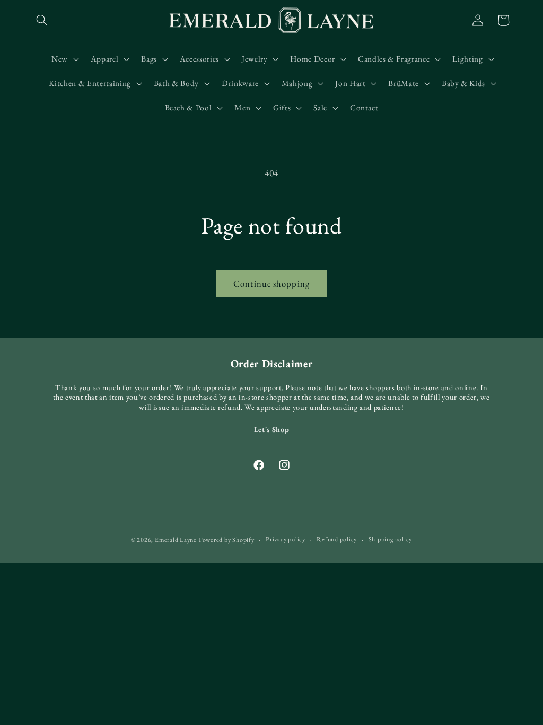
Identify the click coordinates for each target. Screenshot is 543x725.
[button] (42, 20)
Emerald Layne (176, 540)
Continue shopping (271, 283)
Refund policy (337, 539)
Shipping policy (391, 539)
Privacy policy (285, 539)
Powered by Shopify (227, 540)
